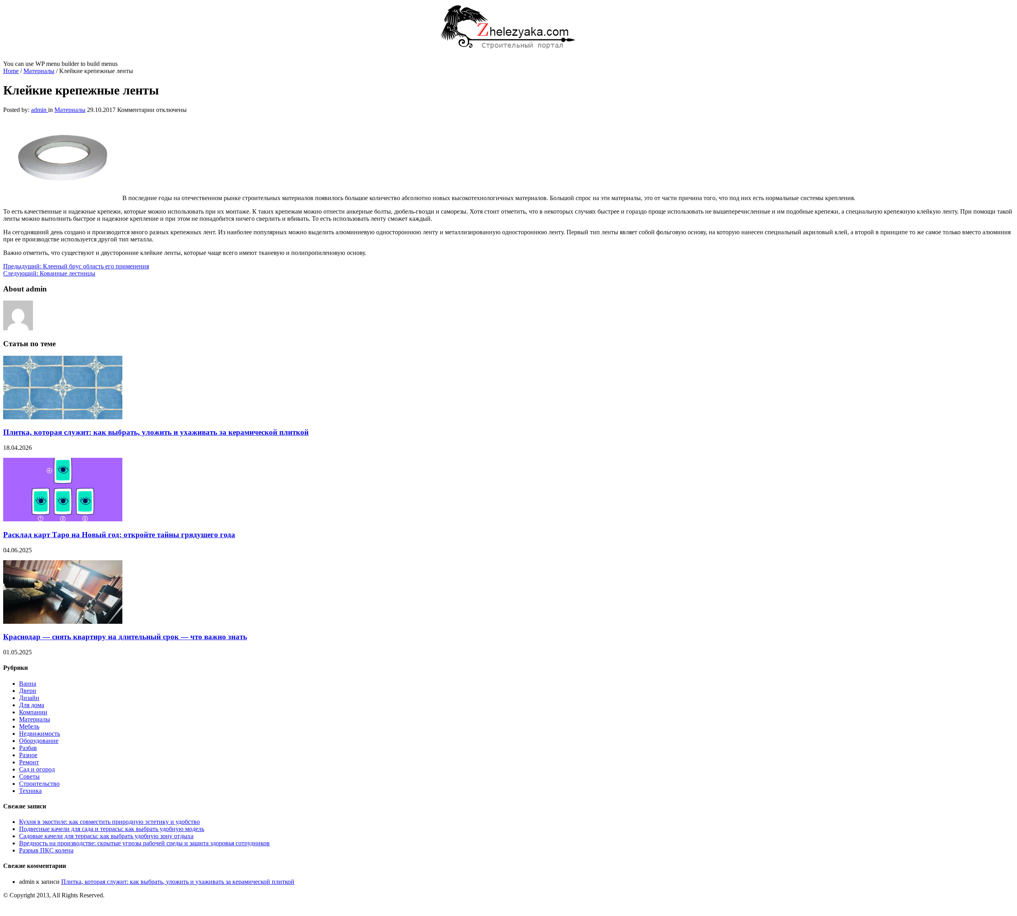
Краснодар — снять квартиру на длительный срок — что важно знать (125, 637)
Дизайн (29, 697)
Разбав (28, 747)
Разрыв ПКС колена (46, 850)
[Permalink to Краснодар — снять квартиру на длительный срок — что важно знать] (62, 621)
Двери (27, 690)
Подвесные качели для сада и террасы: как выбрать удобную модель (111, 828)
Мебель (29, 726)
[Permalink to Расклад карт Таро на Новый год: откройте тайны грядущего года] (62, 519)
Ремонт (29, 762)
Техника (30, 790)
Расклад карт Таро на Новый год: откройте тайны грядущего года (119, 534)
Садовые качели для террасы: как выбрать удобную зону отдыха (106, 836)
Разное (28, 755)
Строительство (39, 783)
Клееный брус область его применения (76, 266)
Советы (29, 776)
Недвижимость (39, 733)
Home (11, 70)
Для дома (31, 705)
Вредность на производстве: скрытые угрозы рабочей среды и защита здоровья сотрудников (144, 843)
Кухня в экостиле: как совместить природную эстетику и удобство (109, 821)
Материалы (38, 70)
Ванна (27, 683)
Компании (33, 712)
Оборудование (38, 740)
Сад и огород (37, 769)
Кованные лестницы (49, 273)
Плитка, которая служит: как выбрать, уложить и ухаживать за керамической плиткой (156, 432)
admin (39, 109)
